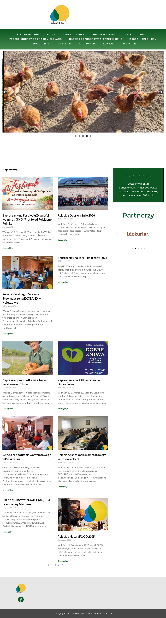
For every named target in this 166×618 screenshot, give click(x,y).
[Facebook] (21, 599)
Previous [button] (5, 92)
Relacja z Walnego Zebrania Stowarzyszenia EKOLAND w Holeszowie (21, 298)
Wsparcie (129, 43)
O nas (51, 34)
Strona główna (28, 34)
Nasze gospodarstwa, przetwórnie (95, 39)
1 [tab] (76, 136)
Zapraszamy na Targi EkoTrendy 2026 (82, 258)
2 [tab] (79, 136)
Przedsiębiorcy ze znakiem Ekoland (35, 39)
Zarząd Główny (74, 34)
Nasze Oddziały (134, 34)
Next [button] (161, 92)
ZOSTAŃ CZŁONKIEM (143, 39)
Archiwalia (87, 43)
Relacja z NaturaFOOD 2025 (76, 536)
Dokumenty (41, 43)
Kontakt (109, 43)
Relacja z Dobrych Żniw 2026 (76, 215)
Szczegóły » (7, 248)
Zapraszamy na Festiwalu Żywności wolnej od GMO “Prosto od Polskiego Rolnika (27, 219)
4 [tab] (87, 136)
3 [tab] (83, 136)
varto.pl (108, 613)
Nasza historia (104, 34)
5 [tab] (90, 136)
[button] (132, 248)
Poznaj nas (138, 175)
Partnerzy (64, 43)
